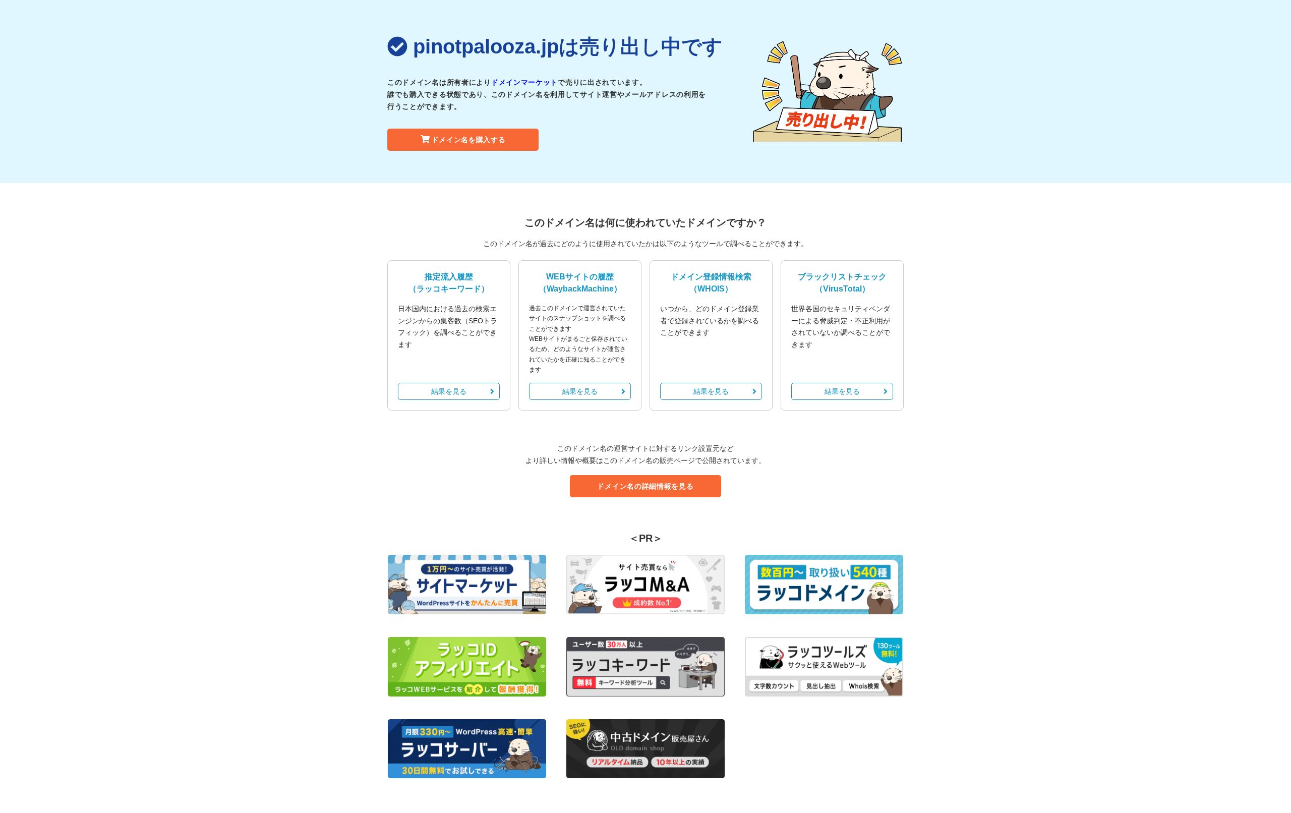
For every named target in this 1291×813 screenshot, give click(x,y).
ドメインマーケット (524, 82)
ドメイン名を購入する (469, 140)
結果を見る (448, 391)
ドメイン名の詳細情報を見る (645, 486)
